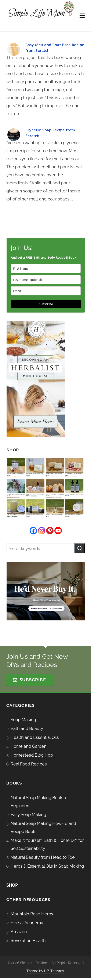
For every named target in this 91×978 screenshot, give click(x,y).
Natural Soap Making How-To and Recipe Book (43, 827)
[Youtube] (58, 530)
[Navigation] (82, 16)
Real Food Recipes (29, 764)
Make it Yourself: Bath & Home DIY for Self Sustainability (47, 844)
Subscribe (46, 304)
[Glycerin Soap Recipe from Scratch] (13, 134)
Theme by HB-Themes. (45, 971)
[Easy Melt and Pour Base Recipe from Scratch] (13, 49)
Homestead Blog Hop (32, 755)
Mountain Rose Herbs (32, 913)
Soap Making (23, 719)
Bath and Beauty (27, 728)
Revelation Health (28, 940)
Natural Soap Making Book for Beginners (40, 801)
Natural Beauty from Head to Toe (43, 857)
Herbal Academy (27, 922)
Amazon (19, 931)
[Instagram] (41, 530)
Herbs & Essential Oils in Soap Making (47, 866)
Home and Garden (29, 746)
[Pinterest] (50, 530)
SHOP (12, 885)
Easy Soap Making (28, 814)
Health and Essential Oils (35, 737)
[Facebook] (33, 530)
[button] (79, 548)
